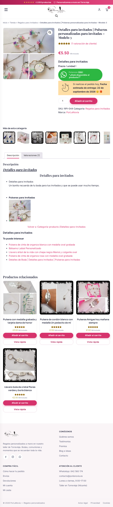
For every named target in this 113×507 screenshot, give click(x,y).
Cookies (106, 503)
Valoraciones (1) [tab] (32, 155)
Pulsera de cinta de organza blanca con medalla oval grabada (42, 244)
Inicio (5, 23)
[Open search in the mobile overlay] (56, 15)
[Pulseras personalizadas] (37, 137)
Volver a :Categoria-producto (43, 226)
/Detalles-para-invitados (72, 226)
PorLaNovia (72, 112)
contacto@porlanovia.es (71, 476)
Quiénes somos (66, 436)
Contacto (63, 455)
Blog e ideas (65, 451)
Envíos (6, 476)
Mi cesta (7, 490)
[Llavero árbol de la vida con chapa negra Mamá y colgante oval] (80, 137)
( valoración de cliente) (84, 43)
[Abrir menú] (6, 9)
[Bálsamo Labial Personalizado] (65, 137)
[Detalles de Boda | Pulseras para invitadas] (23, 137)
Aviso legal (83, 503)
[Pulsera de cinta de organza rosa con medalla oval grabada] (94, 137)
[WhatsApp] (20, 457)
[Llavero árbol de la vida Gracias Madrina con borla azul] (9, 137)
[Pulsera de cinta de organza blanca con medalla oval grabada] (51, 137)
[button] (50, 32)
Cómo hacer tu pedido (13, 471)
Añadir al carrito (83, 101)
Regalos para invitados (28, 23)
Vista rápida (20, 342)
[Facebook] (6, 457)
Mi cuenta (8, 485)
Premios (63, 446)
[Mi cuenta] (99, 9)
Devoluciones (9, 480)
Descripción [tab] (13, 155)
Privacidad (95, 503)
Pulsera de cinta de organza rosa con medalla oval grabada (41, 255)
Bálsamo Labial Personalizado (25, 248)
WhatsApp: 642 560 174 (71, 471)
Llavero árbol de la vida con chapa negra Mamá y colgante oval (43, 252)
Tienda (13, 23)
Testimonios (64, 441)
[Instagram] (13, 457)
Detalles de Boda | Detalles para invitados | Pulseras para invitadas (44, 259)
